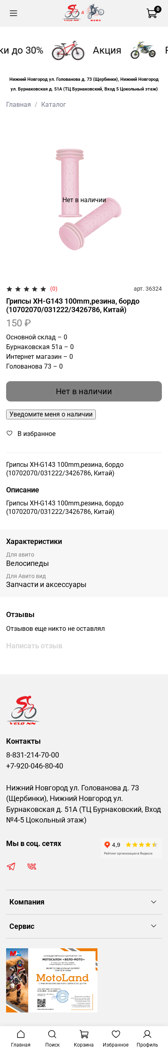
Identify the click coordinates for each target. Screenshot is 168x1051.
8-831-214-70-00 (32, 755)
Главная (18, 104)
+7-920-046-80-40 (34, 766)
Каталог (53, 104)
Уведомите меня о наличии (51, 414)
